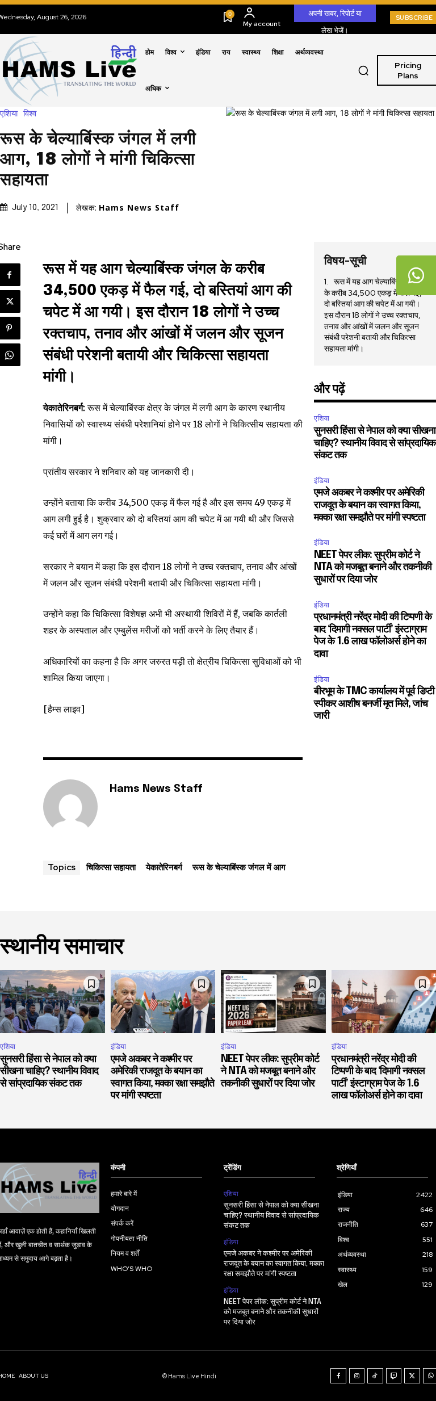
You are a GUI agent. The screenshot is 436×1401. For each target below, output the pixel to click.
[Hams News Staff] (70, 806)
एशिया (9, 114)
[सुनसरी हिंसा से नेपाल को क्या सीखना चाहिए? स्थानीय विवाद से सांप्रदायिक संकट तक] (52, 1001)
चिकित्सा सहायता (111, 867)
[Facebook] (338, 1376)
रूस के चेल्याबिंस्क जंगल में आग (239, 867)
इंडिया (321, 480)
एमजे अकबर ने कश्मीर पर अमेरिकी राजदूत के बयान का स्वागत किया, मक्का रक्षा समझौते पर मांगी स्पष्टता (369, 505)
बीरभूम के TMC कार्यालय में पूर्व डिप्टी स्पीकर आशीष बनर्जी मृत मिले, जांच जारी (374, 703)
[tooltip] (416, 275)
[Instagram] (357, 1376)
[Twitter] (412, 1376)
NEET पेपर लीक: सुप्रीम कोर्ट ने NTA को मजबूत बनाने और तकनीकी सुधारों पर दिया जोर (372, 567)
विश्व (29, 114)
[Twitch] (394, 1376)
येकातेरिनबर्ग (164, 867)
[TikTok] (375, 1376)
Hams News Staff (139, 208)
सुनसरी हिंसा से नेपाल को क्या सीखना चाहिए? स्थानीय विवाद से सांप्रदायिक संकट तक (374, 443)
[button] (363, 70)
